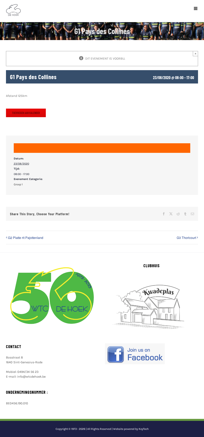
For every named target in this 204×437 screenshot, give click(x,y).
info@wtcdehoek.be (31, 376)
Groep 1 (18, 184)
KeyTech (144, 429)
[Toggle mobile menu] (196, 8)
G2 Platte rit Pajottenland (25, 237)
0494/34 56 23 (27, 372)
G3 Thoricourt (186, 237)
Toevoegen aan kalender (26, 113)
